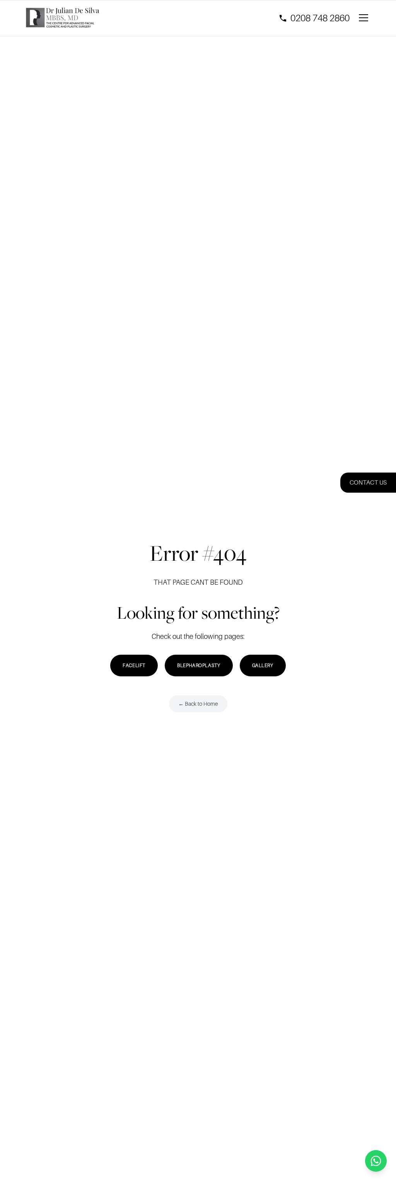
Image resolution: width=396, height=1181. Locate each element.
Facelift (134, 665)
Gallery (262, 665)
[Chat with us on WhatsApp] (376, 1161)
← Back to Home (198, 704)
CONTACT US (368, 482)
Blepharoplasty (198, 665)
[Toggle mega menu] (365, 18)
